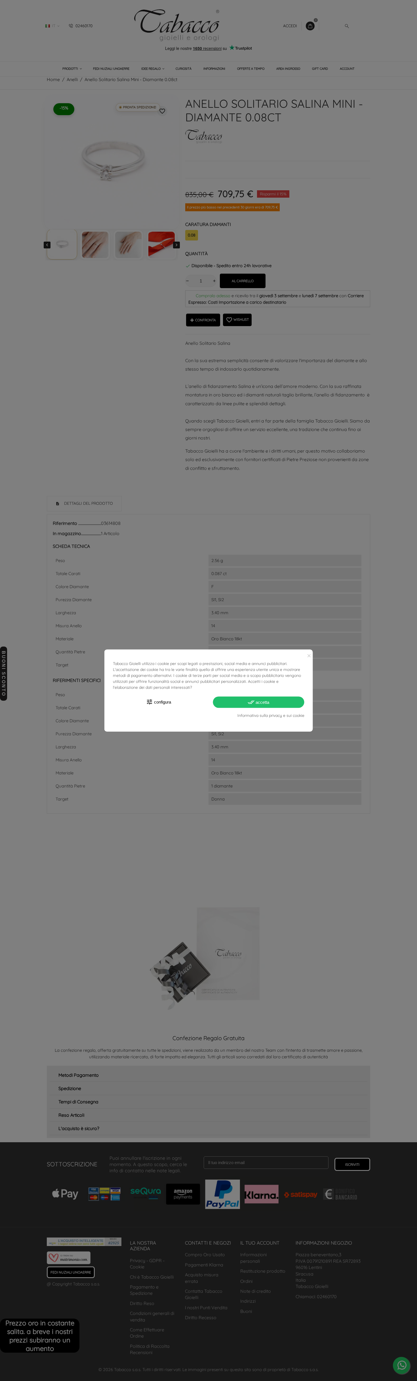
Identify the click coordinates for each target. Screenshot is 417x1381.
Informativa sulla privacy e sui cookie (270, 715)
